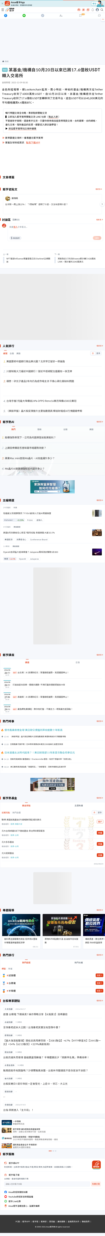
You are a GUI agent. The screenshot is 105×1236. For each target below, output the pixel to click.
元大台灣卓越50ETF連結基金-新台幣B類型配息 (23, 830)
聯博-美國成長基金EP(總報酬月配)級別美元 (21, 819)
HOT (15, 672)
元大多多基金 (8, 841)
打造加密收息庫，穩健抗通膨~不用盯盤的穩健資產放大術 (39, 684)
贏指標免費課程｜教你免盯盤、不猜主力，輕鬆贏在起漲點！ (43, 709)
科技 (15, 507)
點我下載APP (33, 142)
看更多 (98, 189)
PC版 (17, 1221)
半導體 (12, 990)
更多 (98, 353)
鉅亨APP (26, 1221)
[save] (80, 15)
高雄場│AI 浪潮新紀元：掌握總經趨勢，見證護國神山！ (41, 696)
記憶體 (12, 975)
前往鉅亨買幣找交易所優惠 (22, 128)
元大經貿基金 (8, 853)
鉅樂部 (44, 1221)
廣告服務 (61, 1221)
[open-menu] (3, 10)
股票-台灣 (15, 835)
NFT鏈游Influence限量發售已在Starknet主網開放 (28, 260)
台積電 (12, 983)
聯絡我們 (86, 1221)
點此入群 (53, 116)
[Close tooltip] (97, 22)
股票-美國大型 (16, 824)
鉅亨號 (35, 1221)
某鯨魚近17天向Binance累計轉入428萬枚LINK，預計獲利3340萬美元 (77, 260)
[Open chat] (99, 15)
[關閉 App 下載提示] (2, 3)
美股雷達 (17, 527)
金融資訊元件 (73, 1221)
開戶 (100, 821)
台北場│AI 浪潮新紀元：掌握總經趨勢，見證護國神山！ (41, 672)
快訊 (7, 61)
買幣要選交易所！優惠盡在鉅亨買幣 (24, 137)
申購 (100, 832)
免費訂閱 (96, 1184)
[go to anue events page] (92, 9)
